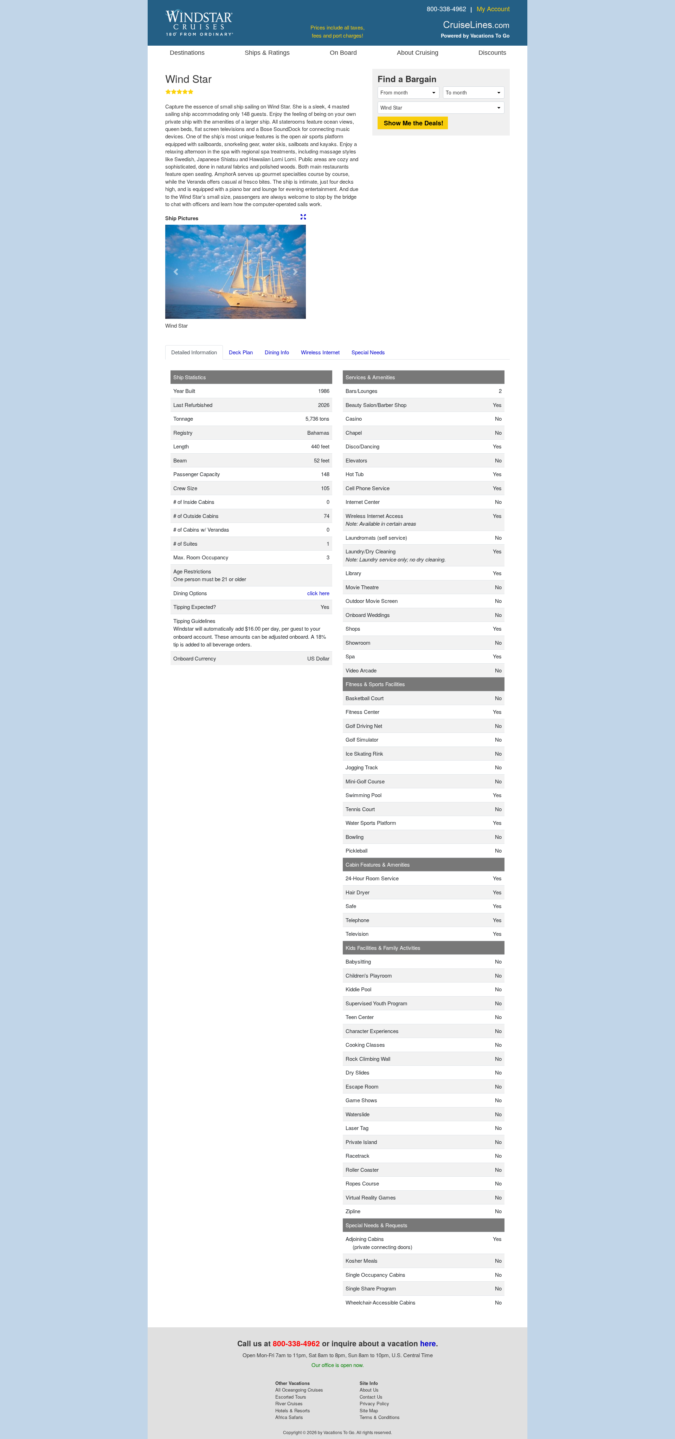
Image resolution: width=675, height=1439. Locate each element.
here (428, 1343)
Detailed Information (194, 352)
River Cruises (289, 1403)
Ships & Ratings (267, 52)
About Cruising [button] (417, 52)
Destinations (187, 52)
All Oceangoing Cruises (299, 1389)
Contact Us (371, 1396)
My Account (493, 8)
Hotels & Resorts (292, 1410)
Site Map (369, 1410)
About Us (369, 1389)
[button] (175, 272)
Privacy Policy (374, 1403)
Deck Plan (241, 352)
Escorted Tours (290, 1396)
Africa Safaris (289, 1417)
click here (318, 593)
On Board (343, 52)
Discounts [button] (492, 52)
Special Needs (368, 352)
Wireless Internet (320, 352)
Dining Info (277, 352)
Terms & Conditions (380, 1417)
